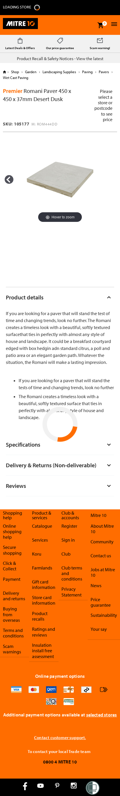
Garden (30, 71)
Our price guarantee (60, 48)
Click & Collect (9, 566)
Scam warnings (12, 649)
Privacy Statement (71, 591)
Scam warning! (100, 48)
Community (102, 542)
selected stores (101, 715)
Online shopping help (12, 531)
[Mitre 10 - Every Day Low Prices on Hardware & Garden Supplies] (20, 25)
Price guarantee (101, 602)
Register (69, 526)
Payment (11, 579)
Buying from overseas (11, 614)
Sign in (68, 540)
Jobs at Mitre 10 (103, 572)
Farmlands (42, 568)
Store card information (43, 600)
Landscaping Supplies (59, 71)
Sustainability (104, 615)
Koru (36, 554)
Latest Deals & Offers (20, 48)
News (96, 585)
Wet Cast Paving (15, 77)
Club (65, 554)
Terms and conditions (13, 633)
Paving (87, 71)
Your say (99, 629)
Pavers (104, 71)
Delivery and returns (14, 595)
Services (40, 540)
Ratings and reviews (43, 631)
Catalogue (42, 526)
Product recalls (39, 616)
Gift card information (43, 584)
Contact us (101, 555)
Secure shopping (12, 550)
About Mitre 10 (102, 528)
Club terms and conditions (71, 573)
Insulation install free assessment (43, 650)
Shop (15, 71)
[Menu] (113, 24)
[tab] (60, 297)
